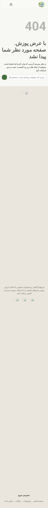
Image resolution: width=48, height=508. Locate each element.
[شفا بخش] (40, 4)
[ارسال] (4, 77)
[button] (16, 4)
